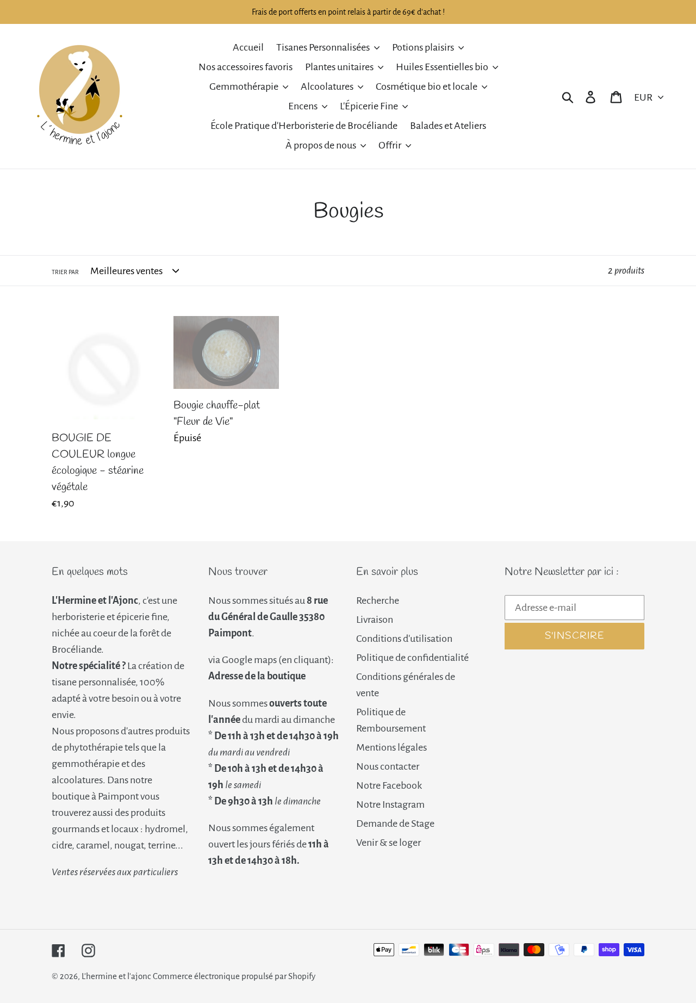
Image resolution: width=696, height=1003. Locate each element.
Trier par (65, 272)
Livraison (374, 619)
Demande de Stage (395, 823)
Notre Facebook (389, 785)
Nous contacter (387, 766)
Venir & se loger (388, 842)
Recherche (377, 600)
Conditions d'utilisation (404, 638)
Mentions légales (391, 747)
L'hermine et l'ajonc (116, 976)
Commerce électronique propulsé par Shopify (234, 976)
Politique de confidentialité (412, 657)
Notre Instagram (390, 804)
